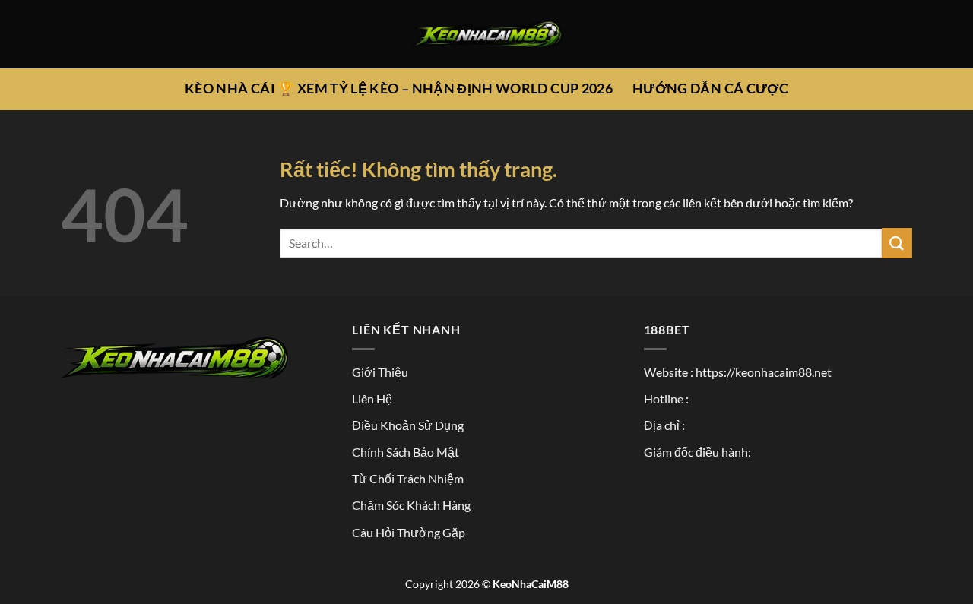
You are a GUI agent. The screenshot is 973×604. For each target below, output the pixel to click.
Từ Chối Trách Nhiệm (408, 478)
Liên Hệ (372, 398)
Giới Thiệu (380, 372)
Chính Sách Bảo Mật (405, 451)
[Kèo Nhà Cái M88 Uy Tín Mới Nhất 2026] (486, 34)
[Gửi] (897, 243)
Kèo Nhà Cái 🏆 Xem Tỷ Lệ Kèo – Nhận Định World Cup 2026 (399, 88)
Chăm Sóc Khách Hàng (411, 505)
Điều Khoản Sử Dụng (408, 425)
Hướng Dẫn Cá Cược (710, 88)
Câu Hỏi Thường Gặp (408, 532)
